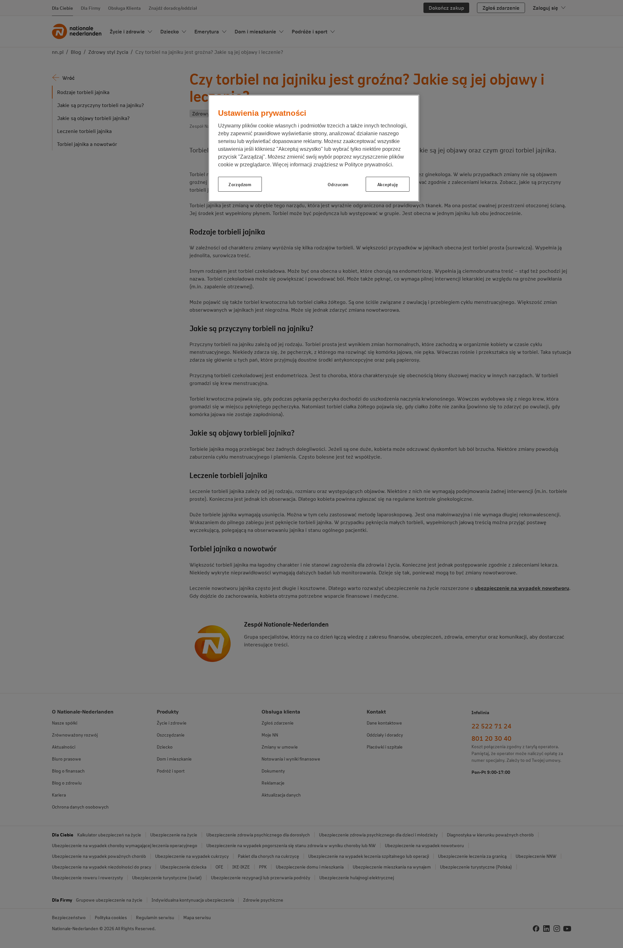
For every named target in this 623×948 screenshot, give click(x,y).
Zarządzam (239, 184)
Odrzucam (338, 184)
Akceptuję (387, 184)
